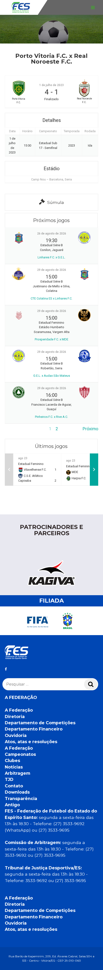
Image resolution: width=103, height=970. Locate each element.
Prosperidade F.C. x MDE (51, 339)
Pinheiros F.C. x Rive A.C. (51, 417)
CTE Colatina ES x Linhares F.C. (51, 298)
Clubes (12, 760)
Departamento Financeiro (34, 728)
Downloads (17, 792)
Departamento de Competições (40, 722)
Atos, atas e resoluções (31, 741)
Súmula (55, 202)
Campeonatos (20, 754)
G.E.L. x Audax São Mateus (51, 375)
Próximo (90, 428)
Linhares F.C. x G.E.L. (51, 257)
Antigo (12, 804)
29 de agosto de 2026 (51, 270)
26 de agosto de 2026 (51, 233)
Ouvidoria (16, 735)
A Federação (19, 710)
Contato (14, 785)
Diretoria (15, 716)
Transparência (21, 798)
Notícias (14, 766)
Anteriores (14, 428)
